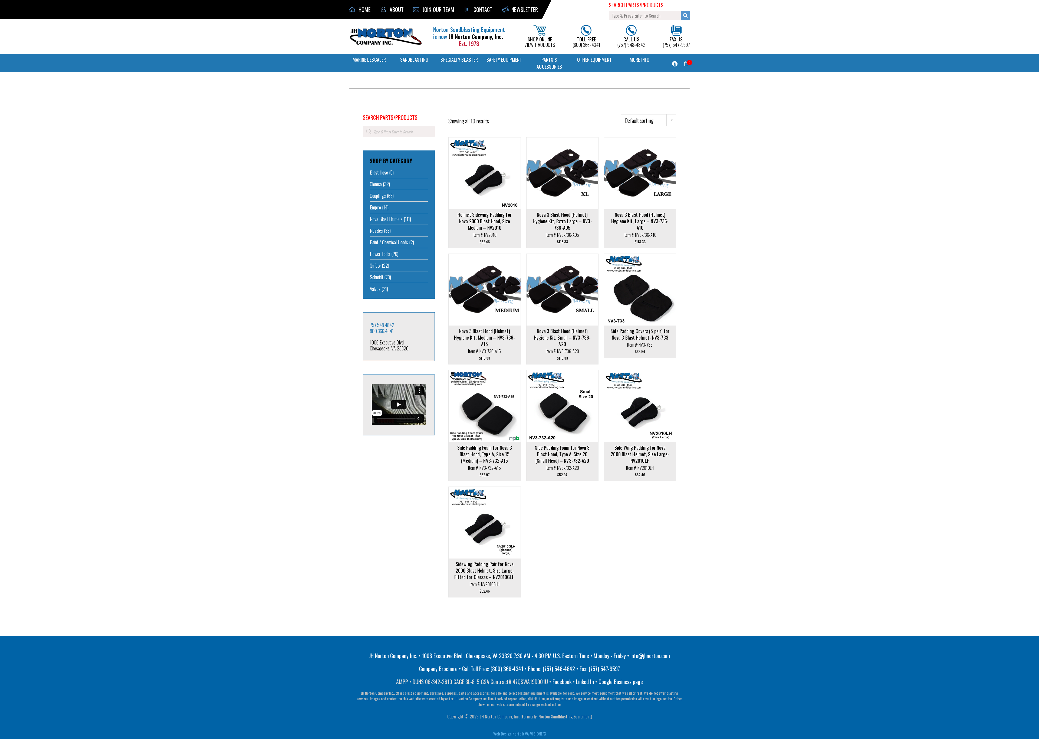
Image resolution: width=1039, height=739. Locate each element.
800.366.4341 (382, 331)
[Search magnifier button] (685, 15)
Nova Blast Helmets (386, 219)
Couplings (378, 196)
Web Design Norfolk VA (511, 733)
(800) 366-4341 (586, 41)
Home (366, 110)
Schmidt (376, 277)
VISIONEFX (538, 733)
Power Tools (380, 254)
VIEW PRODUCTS (539, 41)
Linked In (585, 681)
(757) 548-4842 (631, 41)
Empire (375, 207)
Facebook (562, 681)
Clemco (376, 184)
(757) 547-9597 (676, 41)
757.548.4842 (382, 325)
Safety (375, 265)
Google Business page (621, 681)
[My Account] (675, 64)
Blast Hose (379, 172)
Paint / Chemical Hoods (389, 242)
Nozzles (376, 231)
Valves (375, 289)
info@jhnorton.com (650, 655)
